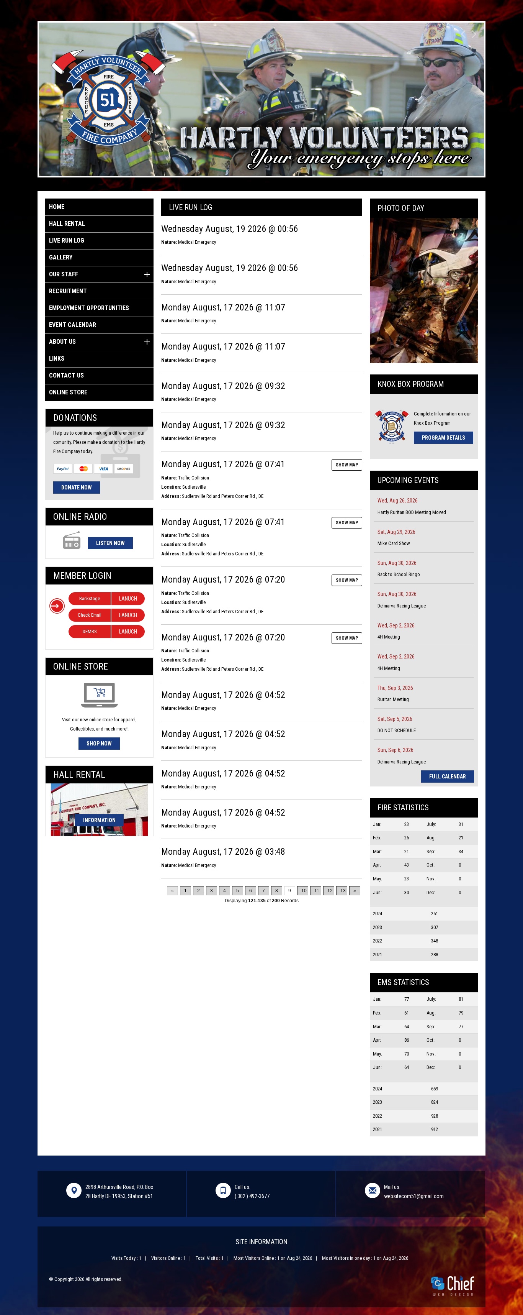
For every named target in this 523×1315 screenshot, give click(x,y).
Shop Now (99, 743)
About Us (62, 341)
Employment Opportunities (89, 308)
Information (99, 820)
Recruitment (68, 291)
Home (56, 206)
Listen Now (110, 543)
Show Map (347, 465)
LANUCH (128, 599)
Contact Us (66, 375)
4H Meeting (389, 637)
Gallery (60, 257)
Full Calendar (447, 776)
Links (56, 358)
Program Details (443, 438)
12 (330, 890)
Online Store (68, 392)
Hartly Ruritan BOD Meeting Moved (412, 512)
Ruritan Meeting (393, 699)
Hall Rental (67, 223)
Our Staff (63, 274)
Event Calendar (72, 324)
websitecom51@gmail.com (414, 1196)
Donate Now (76, 487)
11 (316, 890)
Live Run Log (66, 240)
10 (304, 890)
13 (343, 890)
